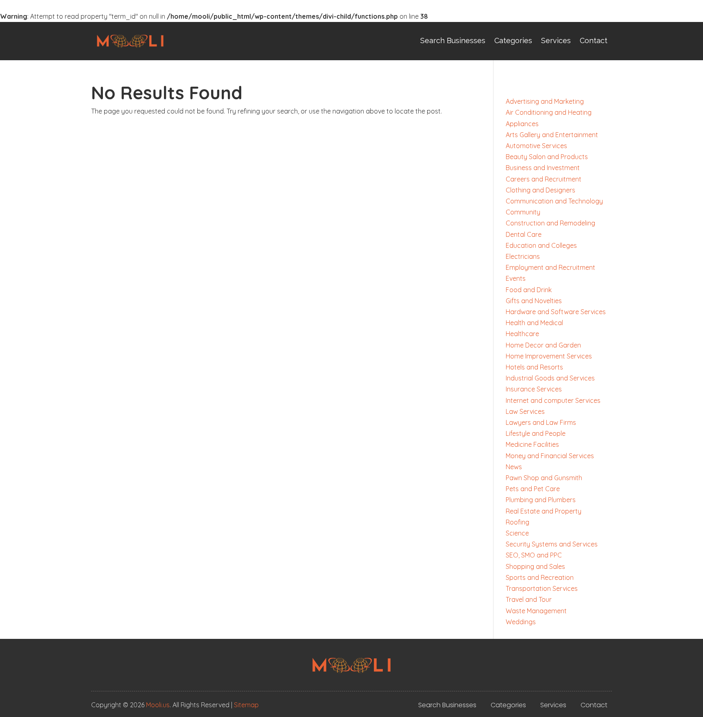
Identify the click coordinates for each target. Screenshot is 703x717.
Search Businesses (452, 40)
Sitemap (246, 705)
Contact (593, 40)
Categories (513, 40)
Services (556, 40)
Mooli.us (158, 705)
